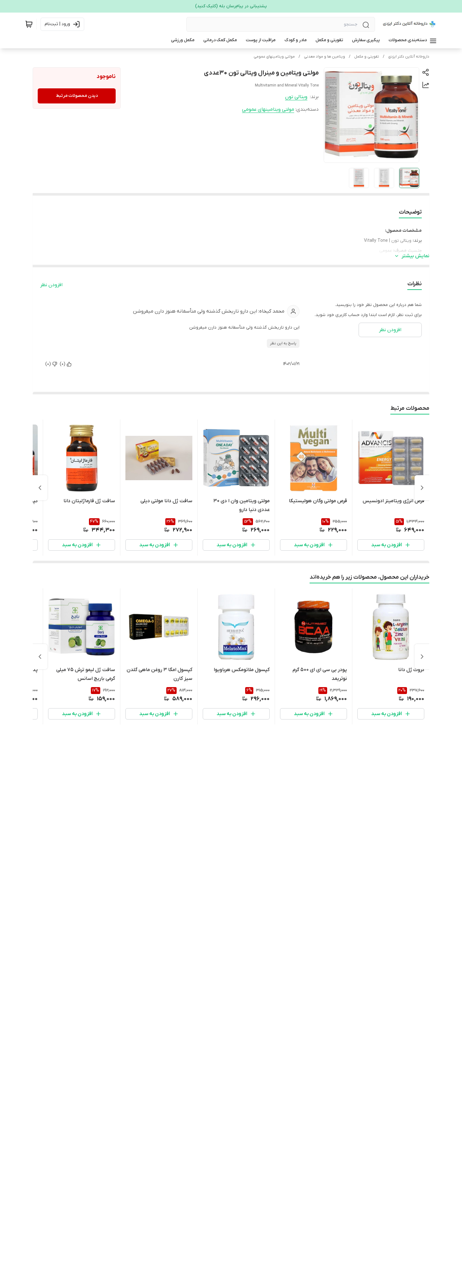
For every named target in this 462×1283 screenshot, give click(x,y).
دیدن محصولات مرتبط (77, 96)
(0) (62, 364)
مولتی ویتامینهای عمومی (274, 56)
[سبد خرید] (29, 24)
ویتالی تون (296, 97)
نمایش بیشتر (415, 256)
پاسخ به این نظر (283, 343)
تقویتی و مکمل (366, 56)
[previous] (422, 487)
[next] (39, 487)
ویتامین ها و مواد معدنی (324, 56)
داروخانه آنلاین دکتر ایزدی (408, 56)
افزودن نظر (51, 285)
